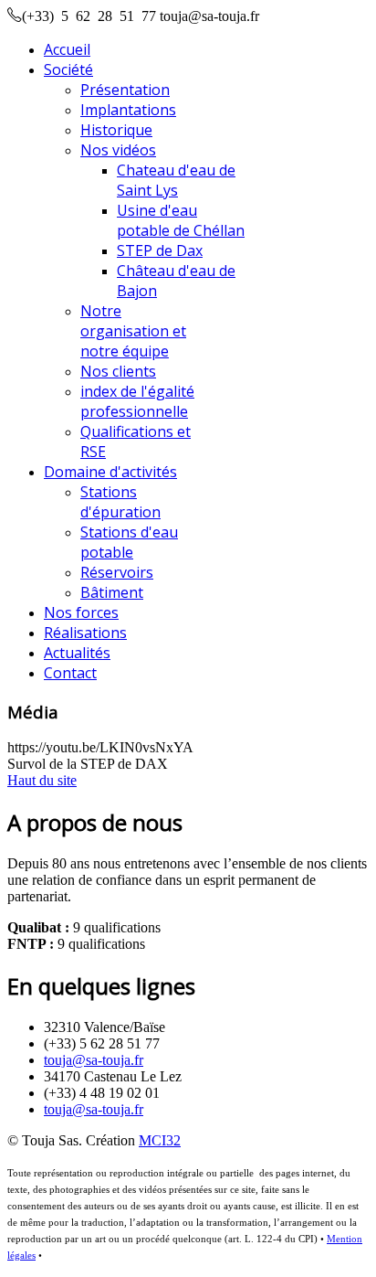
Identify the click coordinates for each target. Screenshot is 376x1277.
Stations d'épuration (120, 502)
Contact (70, 673)
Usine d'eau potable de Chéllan (181, 220)
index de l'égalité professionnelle (137, 401)
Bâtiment (111, 592)
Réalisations (85, 633)
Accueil (67, 49)
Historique (116, 130)
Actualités (77, 653)
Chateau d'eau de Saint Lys (176, 180)
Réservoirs (116, 572)
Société (68, 69)
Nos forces (81, 612)
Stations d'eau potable (129, 542)
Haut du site (42, 780)
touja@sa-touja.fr (93, 1060)
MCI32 (160, 1140)
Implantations (128, 110)
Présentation (125, 90)
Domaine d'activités (110, 472)
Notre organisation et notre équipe (133, 331)
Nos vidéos (118, 150)
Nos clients (118, 371)
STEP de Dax (160, 250)
